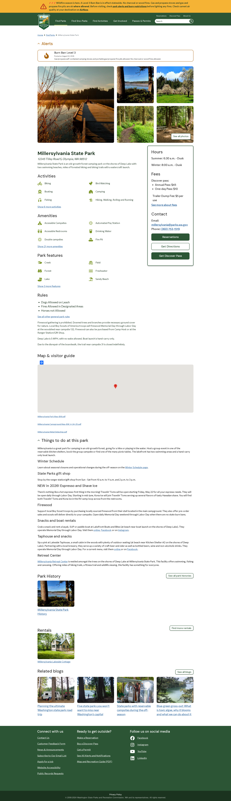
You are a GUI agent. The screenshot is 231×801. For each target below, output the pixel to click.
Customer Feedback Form (51, 743)
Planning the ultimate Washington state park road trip (55, 710)
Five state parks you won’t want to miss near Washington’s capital (93, 710)
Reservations (161, 16)
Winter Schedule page (136, 467)
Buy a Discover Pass (87, 743)
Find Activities (100, 20)
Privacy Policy (115, 794)
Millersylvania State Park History (53, 612)
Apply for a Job (45, 761)
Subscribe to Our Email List (51, 755)
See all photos (181, 136)
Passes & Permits (141, 20)
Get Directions (170, 246)
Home (40, 35)
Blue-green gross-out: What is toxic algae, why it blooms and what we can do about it (174, 710)
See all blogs (184, 672)
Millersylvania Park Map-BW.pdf (51, 416)
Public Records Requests (50, 773)
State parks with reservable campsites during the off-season (134, 710)
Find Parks (60, 20)
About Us (187, 16)
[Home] (44, 20)
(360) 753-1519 (170, 229)
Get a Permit (84, 749)
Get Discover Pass (170, 256)
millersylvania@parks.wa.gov (169, 224)
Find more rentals (181, 628)
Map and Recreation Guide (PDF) (94, 761)
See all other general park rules (54, 316)
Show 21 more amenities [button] (50, 246)
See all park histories (179, 575)
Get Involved (120, 20)
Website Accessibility (48, 767)
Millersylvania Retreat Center (53, 561)
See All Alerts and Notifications (93, 755)
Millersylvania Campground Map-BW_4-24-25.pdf (59, 424)
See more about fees (164, 205)
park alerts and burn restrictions (130, 6)
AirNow (84, 9)
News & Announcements (50, 749)
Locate (41, 362)
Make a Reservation (87, 737)
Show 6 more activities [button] (49, 206)
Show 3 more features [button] (49, 286)
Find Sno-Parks (79, 20)
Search (191, 21)
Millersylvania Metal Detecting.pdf (52, 432)
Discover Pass (175, 16)
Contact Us (43, 737)
